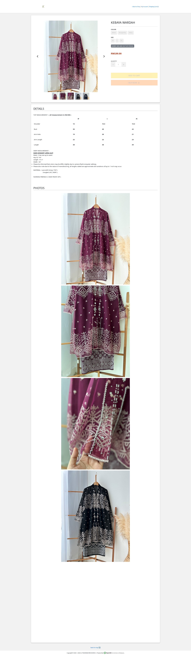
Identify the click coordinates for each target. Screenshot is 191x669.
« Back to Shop (136, 6)
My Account (144, 6)
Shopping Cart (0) (154, 6)
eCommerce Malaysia (118, 653)
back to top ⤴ (95, 647)
